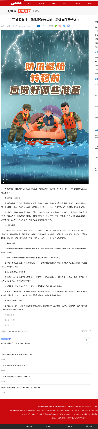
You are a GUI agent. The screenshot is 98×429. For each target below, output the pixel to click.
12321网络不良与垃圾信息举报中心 (62, 414)
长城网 (12, 11)
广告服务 (69, 426)
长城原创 (36, 11)
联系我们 (49, 426)
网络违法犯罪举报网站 (45, 414)
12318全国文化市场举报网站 (82, 414)
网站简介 (29, 426)
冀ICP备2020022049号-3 (45, 410)
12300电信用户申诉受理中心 (29, 414)
